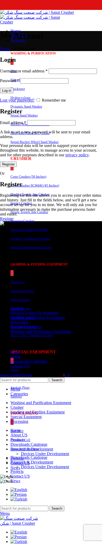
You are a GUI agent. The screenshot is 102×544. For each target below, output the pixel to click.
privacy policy (77, 155)
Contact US (20, 366)
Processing (19, 322)
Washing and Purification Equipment (40, 331)
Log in (6, 90)
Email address (13, 122)
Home (5, 48)
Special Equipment (26, 327)
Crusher (17, 308)
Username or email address (24, 71)
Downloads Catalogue (28, 361)
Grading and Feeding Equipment (37, 317)
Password (9, 80)
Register (8, 164)
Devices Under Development (45, 467)
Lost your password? (17, 100)
